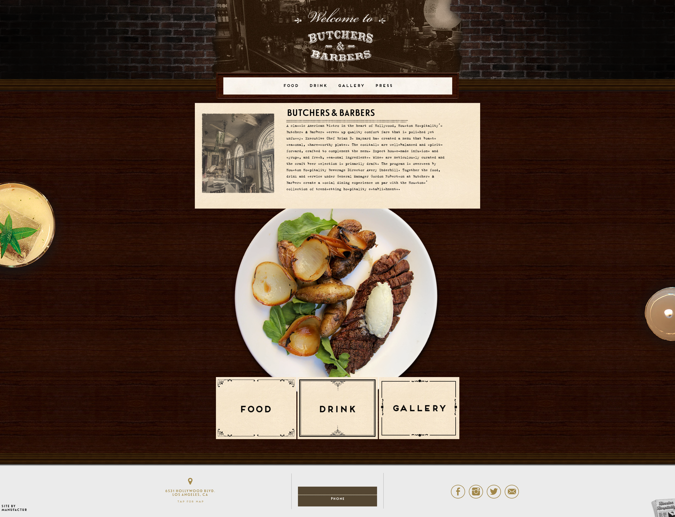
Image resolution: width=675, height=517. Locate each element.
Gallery (351, 86)
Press (384, 86)
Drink (318, 86)
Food (290, 86)
